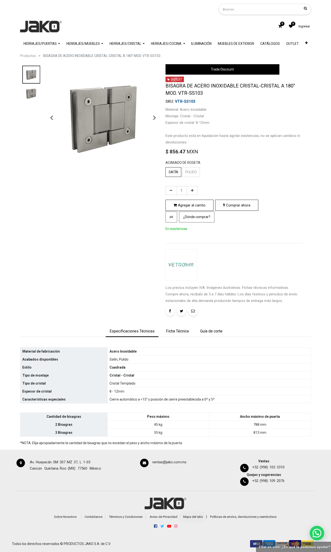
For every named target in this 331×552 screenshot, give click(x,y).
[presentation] (51, 117)
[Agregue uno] (192, 190)
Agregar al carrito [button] (191, 205)
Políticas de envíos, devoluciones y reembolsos (243, 517)
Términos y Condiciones (125, 517)
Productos (28, 56)
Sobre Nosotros (65, 517)
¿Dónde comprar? (196, 217)
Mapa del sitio (193, 517)
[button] (306, 43)
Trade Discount (222, 69)
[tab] (132, 331)
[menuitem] (201, 43)
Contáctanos (93, 517)
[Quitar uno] (171, 190)
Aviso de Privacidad (163, 517)
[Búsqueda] (305, 8)
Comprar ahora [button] (237, 205)
